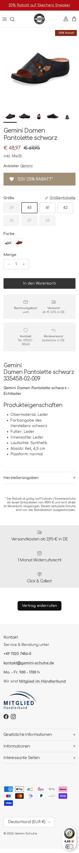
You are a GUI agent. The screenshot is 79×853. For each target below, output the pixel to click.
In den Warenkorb (39, 283)
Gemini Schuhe (26, 833)
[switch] (69, 846)
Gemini (26, 166)
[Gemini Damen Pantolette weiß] (8, 242)
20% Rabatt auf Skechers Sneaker (39, 5)
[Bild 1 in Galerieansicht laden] (39, 67)
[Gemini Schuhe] (39, 19)
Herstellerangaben (21, 478)
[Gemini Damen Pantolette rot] (18, 242)
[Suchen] (14, 19)
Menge (10, 255)
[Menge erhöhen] (25, 264)
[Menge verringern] (7, 264)
